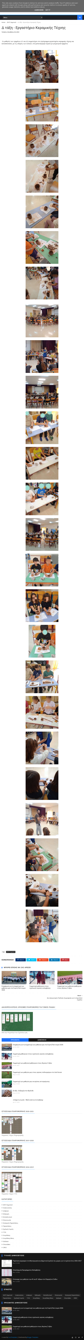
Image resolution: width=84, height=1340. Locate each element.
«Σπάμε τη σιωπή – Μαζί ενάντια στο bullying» (28, 1100)
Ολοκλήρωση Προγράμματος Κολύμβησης (26, 1270)
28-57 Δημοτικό (11, 22)
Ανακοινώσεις (7, 1208)
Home (3, 22)
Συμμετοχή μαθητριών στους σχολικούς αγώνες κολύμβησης (40, 987)
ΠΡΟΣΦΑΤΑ (15, 1040)
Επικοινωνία (7, 1220)
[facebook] (82, 1337)
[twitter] (79, 1337)
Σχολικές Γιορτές (8, 1229)
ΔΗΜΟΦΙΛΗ (42, 1040)
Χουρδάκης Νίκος (8, 1238)
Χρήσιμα (5, 1241)
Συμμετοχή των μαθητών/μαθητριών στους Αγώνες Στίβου (69, 987)
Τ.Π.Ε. (4, 1232)
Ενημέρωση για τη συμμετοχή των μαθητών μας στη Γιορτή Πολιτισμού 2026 (14, 988)
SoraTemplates (12, 1337)
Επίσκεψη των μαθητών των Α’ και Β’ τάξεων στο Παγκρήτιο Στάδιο (35, 1279)
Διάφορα (6, 1211)
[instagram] (75, 1337)
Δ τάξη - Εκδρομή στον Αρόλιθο (23, 1091)
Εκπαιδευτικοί (7, 1217)
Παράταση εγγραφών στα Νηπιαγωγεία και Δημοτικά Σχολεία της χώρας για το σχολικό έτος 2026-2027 (47, 1261)
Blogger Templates (32, 1337)
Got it (47, 10)
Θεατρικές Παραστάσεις (10, 1223)
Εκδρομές (6, 1214)
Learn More (39, 10)
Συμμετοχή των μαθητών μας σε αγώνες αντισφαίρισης (31, 1081)
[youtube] (72, 1337)
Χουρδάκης (6, 1235)
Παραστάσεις (7, 1226)
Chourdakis (6, 1244)
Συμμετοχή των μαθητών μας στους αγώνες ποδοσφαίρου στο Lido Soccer (37, 1072)
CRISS (5, 1247)
